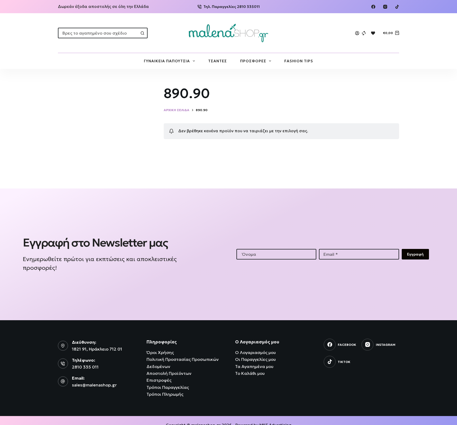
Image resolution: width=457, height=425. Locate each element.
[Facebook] (373, 7)
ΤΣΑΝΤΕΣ (217, 61)
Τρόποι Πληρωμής (165, 394)
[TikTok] (397, 7)
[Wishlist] (373, 33)
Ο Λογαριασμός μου (255, 352)
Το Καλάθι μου (250, 373)
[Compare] (364, 33)
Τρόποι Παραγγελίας (168, 387)
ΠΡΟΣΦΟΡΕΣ (253, 61)
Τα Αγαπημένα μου (254, 366)
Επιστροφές (159, 380)
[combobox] (98, 33)
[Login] (357, 33)
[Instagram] (385, 7)
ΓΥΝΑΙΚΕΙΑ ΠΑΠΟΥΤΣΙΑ (167, 61)
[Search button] (142, 33)
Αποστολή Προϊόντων (169, 373)
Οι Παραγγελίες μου (255, 359)
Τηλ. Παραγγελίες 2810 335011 (231, 6)
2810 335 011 (85, 367)
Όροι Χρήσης (160, 352)
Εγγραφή (415, 254)
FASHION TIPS (298, 61)
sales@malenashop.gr (94, 385)
